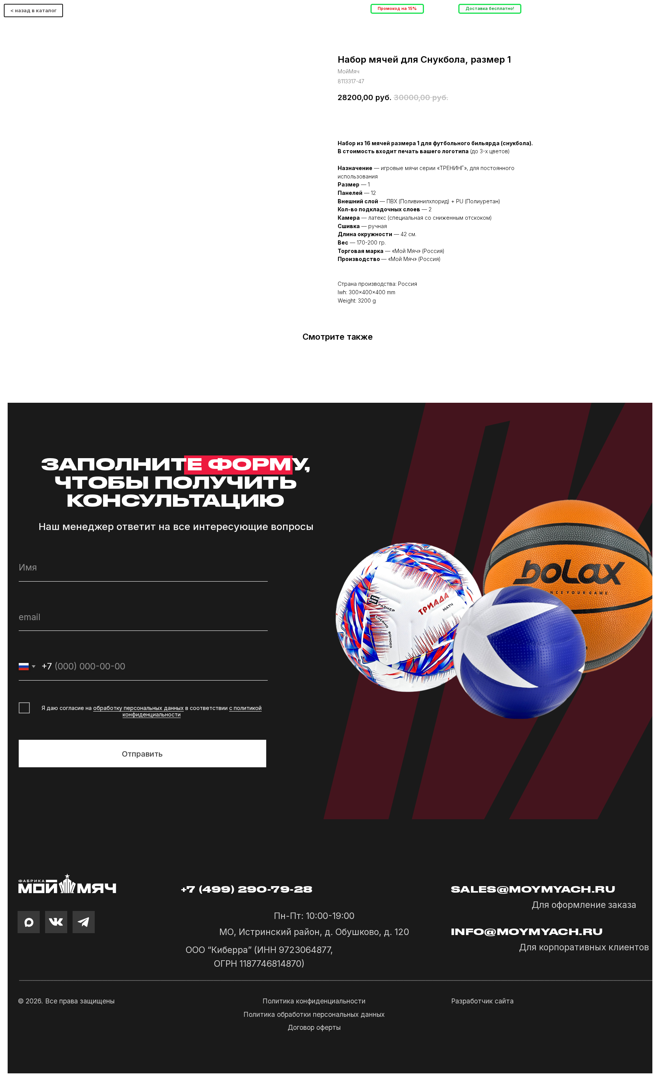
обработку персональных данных (138, 708)
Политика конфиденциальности (314, 1001)
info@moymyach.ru (527, 932)
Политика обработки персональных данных (314, 1014)
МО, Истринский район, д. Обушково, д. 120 (314, 932)
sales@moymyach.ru (533, 890)
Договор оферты (314, 1027)
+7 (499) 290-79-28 (247, 890)
